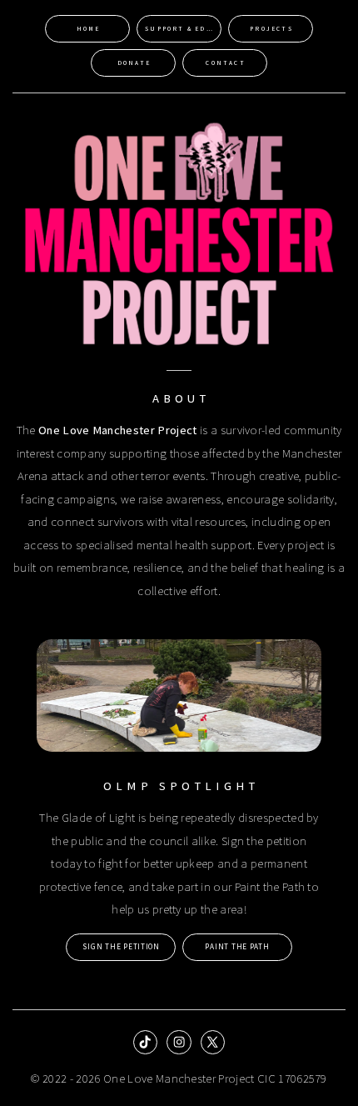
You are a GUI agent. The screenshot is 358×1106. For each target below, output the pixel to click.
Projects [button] (271, 29)
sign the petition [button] (120, 947)
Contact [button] (225, 63)
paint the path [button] (237, 947)
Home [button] (89, 29)
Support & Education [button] (183, 29)
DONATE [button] (134, 63)
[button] (145, 1042)
